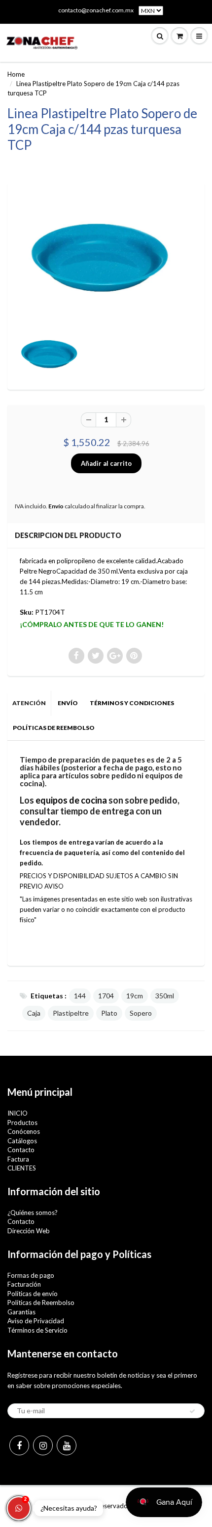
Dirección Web (28, 1231)
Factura (18, 1159)
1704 (106, 995)
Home (16, 74)
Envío (56, 506)
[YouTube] (66, 1445)
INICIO (17, 1113)
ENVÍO (68, 703)
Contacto (21, 1150)
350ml (164, 995)
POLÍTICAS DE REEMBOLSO (54, 727)
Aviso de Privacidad (35, 1321)
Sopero (141, 1013)
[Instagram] (43, 1445)
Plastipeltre (71, 1013)
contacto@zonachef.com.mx (96, 10)
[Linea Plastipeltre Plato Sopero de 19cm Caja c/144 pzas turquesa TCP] (106, 256)
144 (80, 995)
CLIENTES (21, 1168)
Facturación (24, 1284)
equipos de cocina (71, 800)
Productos (22, 1122)
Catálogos (22, 1141)
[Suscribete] (192, 1411)
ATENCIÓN (29, 703)
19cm (134, 995)
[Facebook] (19, 1445)
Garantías (21, 1312)
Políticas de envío (32, 1294)
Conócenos (23, 1131)
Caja (33, 1013)
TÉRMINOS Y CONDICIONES (132, 703)
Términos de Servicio (37, 1330)
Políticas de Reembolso (40, 1302)
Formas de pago (30, 1275)
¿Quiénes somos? (32, 1212)
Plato (109, 1013)
